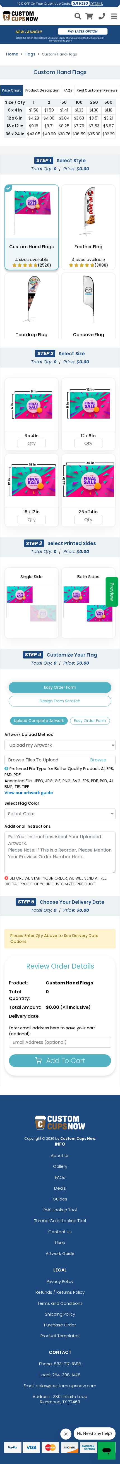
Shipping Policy (60, 1314)
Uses (60, 1242)
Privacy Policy (60, 1281)
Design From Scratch (60, 701)
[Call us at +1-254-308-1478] (102, 17)
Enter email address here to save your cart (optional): (52, 1031)
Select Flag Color (21, 803)
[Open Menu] (113, 16)
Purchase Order (60, 1325)
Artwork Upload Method (29, 734)
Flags (30, 54)
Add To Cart (64, 1060)
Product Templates (60, 1336)
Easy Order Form (60, 687)
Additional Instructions (27, 826)
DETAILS (96, 3)
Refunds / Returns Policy (60, 1292)
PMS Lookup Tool (60, 1210)
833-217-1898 (67, 1364)
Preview (112, 592)
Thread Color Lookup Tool (60, 1221)
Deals (60, 1188)
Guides (60, 1199)
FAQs (60, 1177)
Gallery (60, 1166)
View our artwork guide (28, 793)
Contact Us (60, 1232)
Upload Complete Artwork (39, 720)
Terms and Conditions (60, 1303)
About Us (60, 1155)
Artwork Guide (60, 1253)
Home (12, 54)
